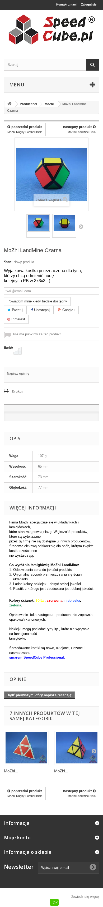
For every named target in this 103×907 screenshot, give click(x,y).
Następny (80, 226)
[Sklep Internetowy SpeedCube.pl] (51, 30)
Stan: (8, 262)
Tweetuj (17, 310)
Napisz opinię (18, 373)
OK (55, 903)
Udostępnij (41, 310)
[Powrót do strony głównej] (9, 104)
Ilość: (8, 348)
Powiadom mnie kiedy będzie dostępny (37, 301)
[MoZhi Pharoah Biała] (26, 748)
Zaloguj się (88, 4)
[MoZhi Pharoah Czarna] (76, 748)
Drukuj (17, 391)
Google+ (68, 310)
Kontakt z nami (66, 4)
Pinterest (17, 319)
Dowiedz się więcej (85, 897)
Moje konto (17, 837)
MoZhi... (11, 771)
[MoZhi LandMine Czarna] (38, 223)
